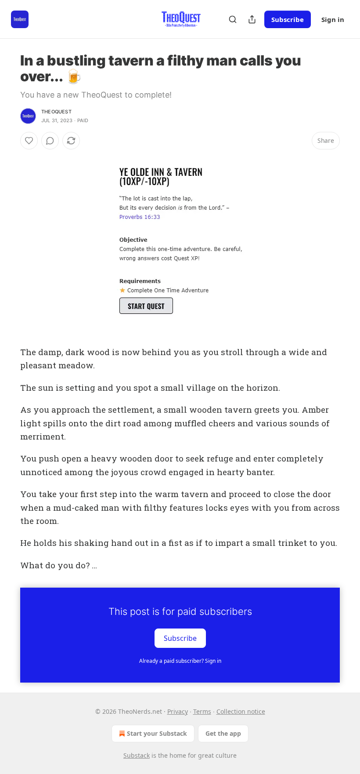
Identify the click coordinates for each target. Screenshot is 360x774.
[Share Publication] (252, 19)
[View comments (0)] (50, 140)
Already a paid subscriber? (180, 661)
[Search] (232, 19)
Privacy (177, 711)
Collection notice (240, 711)
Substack (136, 755)
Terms (202, 711)
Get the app (223, 733)
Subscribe (287, 19)
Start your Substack (157, 733)
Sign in (332, 19)
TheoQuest (56, 112)
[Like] (29, 140)
